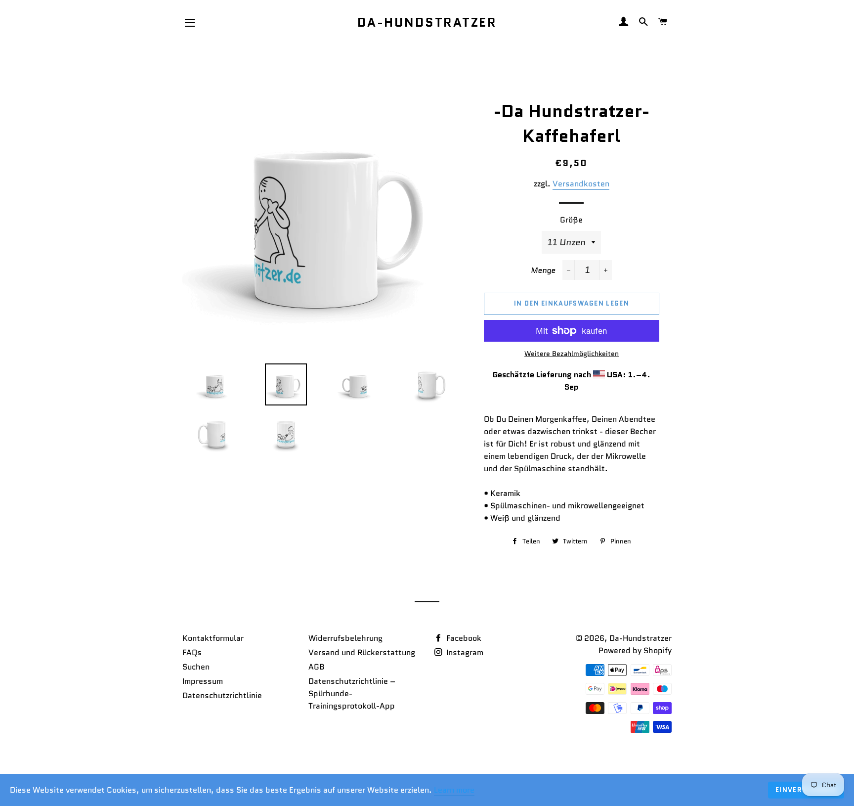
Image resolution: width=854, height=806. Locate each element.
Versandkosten (581, 183)
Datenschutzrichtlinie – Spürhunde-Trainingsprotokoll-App (351, 693)
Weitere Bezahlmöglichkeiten (571, 353)
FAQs (192, 652)
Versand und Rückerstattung (361, 652)
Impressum (202, 681)
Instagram (463, 652)
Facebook (462, 638)
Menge (543, 270)
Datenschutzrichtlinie (222, 695)
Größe (571, 219)
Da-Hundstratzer (427, 22)
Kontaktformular (213, 638)
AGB (316, 666)
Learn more (454, 790)
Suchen (196, 666)
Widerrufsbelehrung (345, 638)
